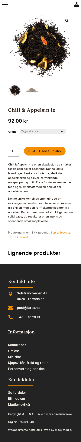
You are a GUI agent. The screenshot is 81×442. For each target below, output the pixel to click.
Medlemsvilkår (19, 405)
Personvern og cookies (26, 369)
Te (9, 237)
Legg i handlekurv (45, 151)
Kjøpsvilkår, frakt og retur (28, 363)
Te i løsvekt (20, 237)
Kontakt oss (17, 345)
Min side (14, 357)
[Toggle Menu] (5, 5)
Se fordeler (17, 393)
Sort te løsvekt (60, 232)
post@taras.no (28, 308)
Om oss (14, 351)
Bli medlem (16, 399)
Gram (12, 131)
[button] (66, 20)
